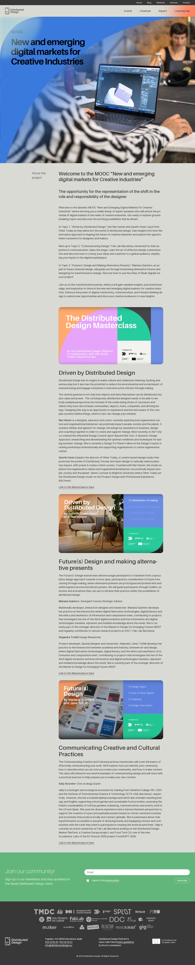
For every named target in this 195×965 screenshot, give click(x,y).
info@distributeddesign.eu (58, 945)
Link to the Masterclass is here (76, 487)
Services (174, 2)
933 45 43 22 (66, 942)
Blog (149, 2)
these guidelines (125, 942)
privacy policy (112, 880)
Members (160, 2)
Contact (186, 2)
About (139, 2)
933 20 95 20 (51, 942)
